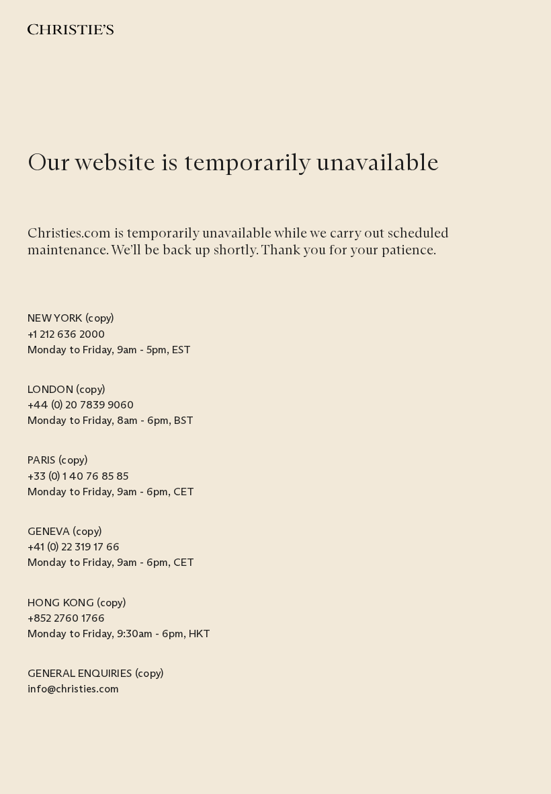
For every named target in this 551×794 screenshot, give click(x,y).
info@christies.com (73, 688)
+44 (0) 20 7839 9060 (81, 404)
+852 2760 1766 (66, 618)
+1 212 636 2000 (66, 334)
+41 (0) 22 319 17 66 (74, 546)
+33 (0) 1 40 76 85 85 (78, 476)
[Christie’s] (71, 29)
